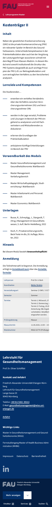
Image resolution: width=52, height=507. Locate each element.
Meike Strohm (36, 285)
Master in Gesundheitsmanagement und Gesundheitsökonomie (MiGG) (25, 434)
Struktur (7, 503)
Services (24, 503)
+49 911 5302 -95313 (20, 402)
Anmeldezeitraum (20, 269)
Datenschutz (22, 456)
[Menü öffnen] (48, 7)
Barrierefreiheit (39, 456)
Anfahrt (6, 416)
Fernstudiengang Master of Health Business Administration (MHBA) (26, 444)
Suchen (42, 503)
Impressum (8, 456)
